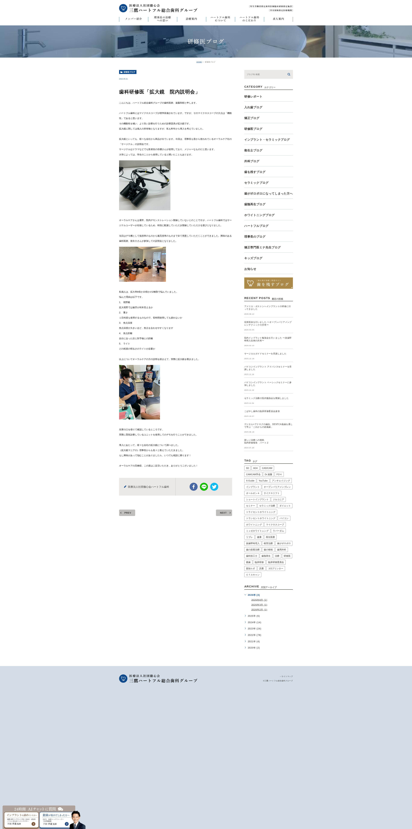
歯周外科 (281, 549)
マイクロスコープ (275, 524)
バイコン (284, 518)
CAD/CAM (267, 468)
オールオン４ (253, 493)
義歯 (248, 562)
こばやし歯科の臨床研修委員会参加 (262, 411)
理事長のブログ (255, 236)
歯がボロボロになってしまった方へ (268, 193)
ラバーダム (278, 531)
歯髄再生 (266, 556)
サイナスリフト (272, 493)
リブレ (249, 537)
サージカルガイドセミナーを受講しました (265, 353)
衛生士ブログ (253, 150)
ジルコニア (278, 499)
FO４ (279, 474)
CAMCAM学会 (253, 474)
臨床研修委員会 (276, 562)
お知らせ (250, 269)
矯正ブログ (252, 118)
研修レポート (253, 96)
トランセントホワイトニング (260, 518)
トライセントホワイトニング (260, 512)
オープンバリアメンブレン (277, 487)
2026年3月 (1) (259, 604)
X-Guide (250, 480)
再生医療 (270, 537)
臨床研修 (259, 562)
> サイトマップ (286, 676)
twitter (214, 487)
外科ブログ (252, 161)
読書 (261, 568)
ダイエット (285, 505)
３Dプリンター (275, 568)
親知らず (250, 568)
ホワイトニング (254, 524)
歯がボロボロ (284, 543)
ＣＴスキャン (253, 574)
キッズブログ (253, 258)
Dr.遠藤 (268, 474)
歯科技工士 (251, 556)
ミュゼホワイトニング (257, 531)
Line (204, 487)
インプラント (253, 487)
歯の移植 (268, 549)
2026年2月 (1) (259, 609)
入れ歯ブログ (253, 107)
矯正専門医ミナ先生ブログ (262, 247)
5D (247, 468)
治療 (277, 556)
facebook (194, 487)
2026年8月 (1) (259, 600)
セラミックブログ (256, 182)
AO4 (255, 468)
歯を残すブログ (255, 172)
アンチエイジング (281, 480)
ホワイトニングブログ (259, 215)
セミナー (250, 505)
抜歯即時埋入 (253, 543)
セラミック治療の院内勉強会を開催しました (266, 398)
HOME (199, 62)
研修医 (287, 556)
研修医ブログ (129, 72)
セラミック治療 (267, 505)
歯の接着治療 (253, 549)
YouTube (263, 480)
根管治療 (268, 543)
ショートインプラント (257, 499)
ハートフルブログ (256, 225)
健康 (259, 537)
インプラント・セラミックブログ (267, 139)
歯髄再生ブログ (255, 204)
